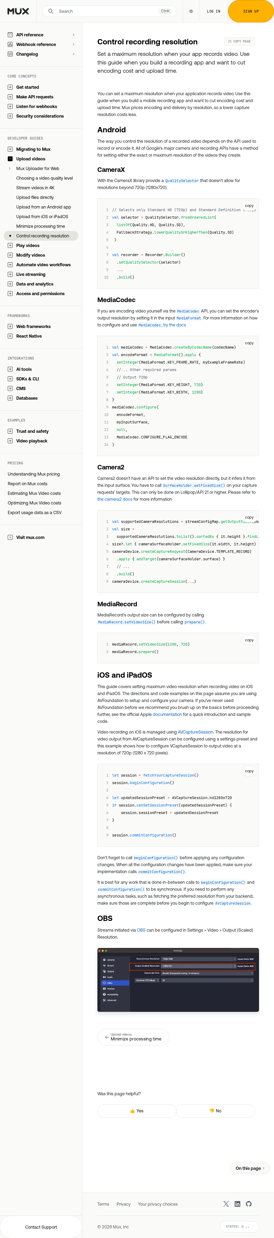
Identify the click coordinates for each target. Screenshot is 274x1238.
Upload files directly (35, 197)
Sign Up (251, 11)
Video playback (31, 440)
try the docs (174, 324)
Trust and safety (32, 431)
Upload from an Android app (43, 207)
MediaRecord (117, 604)
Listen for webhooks (36, 106)
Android (111, 129)
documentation (167, 714)
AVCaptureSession (195, 732)
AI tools (24, 369)
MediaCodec (116, 299)
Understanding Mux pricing (34, 474)
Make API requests (34, 96)
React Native (29, 336)
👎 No (215, 1110)
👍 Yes (137, 1110)
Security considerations (40, 116)
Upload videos (30, 158)
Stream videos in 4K (35, 187)
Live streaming (30, 274)
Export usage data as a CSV (35, 512)
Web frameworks (33, 326)
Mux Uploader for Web (37, 168)
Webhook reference (36, 44)
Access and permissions (40, 293)
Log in (213, 11)
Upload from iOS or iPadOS (42, 216)
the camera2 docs (114, 499)
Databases (26, 398)
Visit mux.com (30, 537)
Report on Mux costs (27, 483)
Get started (27, 87)
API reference (29, 34)
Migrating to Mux (33, 149)
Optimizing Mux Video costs (34, 502)
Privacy (124, 1204)
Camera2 (110, 467)
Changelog (27, 54)
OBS (105, 918)
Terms (103, 1204)
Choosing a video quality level (44, 178)
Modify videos (30, 255)
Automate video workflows (43, 264)
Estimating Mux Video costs (34, 493)
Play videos (27, 245)
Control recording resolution (42, 235)
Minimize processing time (40, 226)
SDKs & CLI (27, 378)
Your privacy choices (158, 1204)
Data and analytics (34, 283)
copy (249, 205)
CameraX (111, 169)
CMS (21, 388)
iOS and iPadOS (124, 675)
